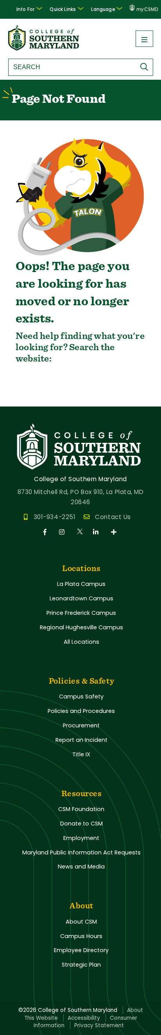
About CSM (81, 922)
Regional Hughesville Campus (81, 627)
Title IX (81, 754)
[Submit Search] (146, 67)
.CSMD (147, 9)
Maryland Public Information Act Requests (81, 852)
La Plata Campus (81, 584)
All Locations (81, 642)
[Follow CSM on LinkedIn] (97, 532)
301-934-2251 (54, 517)
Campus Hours (81, 936)
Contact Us (113, 517)
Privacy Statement (99, 1025)
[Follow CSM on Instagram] (63, 532)
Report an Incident (81, 740)
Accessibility (84, 1018)
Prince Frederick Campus (81, 613)
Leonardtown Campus (81, 598)
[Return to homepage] (44, 48)
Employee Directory (81, 950)
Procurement (81, 725)
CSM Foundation (81, 809)
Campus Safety (81, 696)
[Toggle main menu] (144, 38)
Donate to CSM (81, 823)
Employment (81, 838)
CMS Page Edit (22, 400)
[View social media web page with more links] (114, 532)
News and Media (81, 866)
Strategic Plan (81, 965)
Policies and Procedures (81, 711)
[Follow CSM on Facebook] (46, 532)
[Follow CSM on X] (80, 532)
